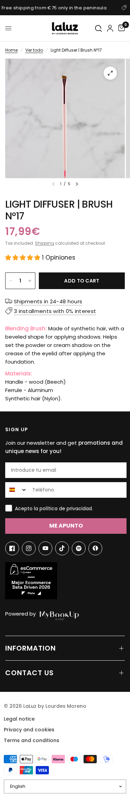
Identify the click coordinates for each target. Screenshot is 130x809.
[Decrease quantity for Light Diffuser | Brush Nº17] (11, 281)
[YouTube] (45, 548)
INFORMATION (30, 648)
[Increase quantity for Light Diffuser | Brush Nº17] (30, 281)
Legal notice (19, 718)
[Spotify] (79, 548)
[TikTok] (62, 548)
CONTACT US (29, 673)
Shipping (44, 243)
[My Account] (110, 28)
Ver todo (34, 50)
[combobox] (17, 489)
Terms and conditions (31, 740)
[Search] (98, 29)
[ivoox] (95, 548)
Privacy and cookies (29, 729)
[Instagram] (29, 548)
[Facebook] (12, 548)
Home (11, 50)
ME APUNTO (66, 526)
